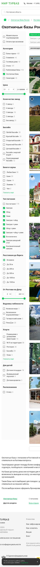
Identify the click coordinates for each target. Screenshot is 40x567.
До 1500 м (11, 282)
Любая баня (12, 172)
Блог (28, 536)
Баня (10, 176)
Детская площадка (15, 370)
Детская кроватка (14, 380)
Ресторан (11, 347)
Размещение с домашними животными (12, 336)
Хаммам (11, 184)
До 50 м (10, 264)
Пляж (9, 355)
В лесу (10, 392)
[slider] (3, 94)
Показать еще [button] (8, 192)
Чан (9, 189)
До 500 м (10, 273)
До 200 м (10, 269)
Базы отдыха (34, 503)
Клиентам (30, 519)
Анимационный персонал (12, 375)
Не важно (10, 260)
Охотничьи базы (10, 499)
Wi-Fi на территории (15, 343)
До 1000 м (11, 278)
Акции (29, 532)
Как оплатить (32, 528)
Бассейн (11, 351)
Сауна (10, 180)
